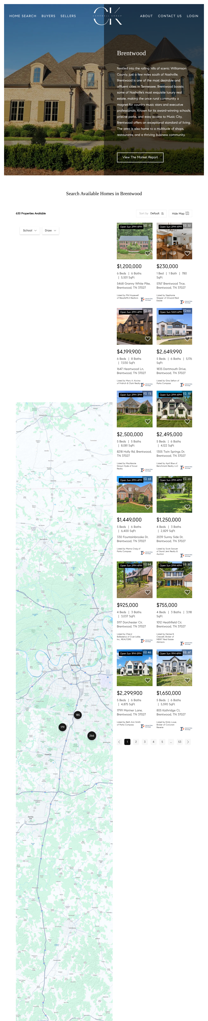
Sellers (68, 16)
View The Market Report (140, 157)
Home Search (22, 16)
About (146, 16)
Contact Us (170, 16)
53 (179, 742)
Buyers (49, 16)
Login (192, 16)
